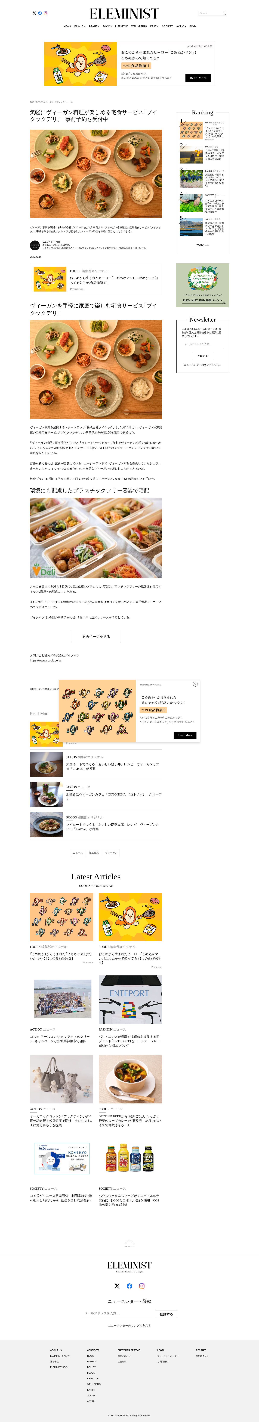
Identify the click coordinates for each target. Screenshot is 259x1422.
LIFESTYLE (121, 26)
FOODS (107, 26)
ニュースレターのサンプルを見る (202, 365)
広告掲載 (122, 1362)
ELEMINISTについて (60, 1356)
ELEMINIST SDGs (59, 1367)
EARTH (154, 26)
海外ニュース (218, 171)
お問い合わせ (124, 1356)
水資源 (217, 219)
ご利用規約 (162, 1362)
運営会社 (54, 1362)
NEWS (67, 26)
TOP (32, 102)
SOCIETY (167, 26)
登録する (202, 356)
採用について (202, 1356)
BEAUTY (94, 26)
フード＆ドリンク (54, 102)
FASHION (80, 26)
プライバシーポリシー (168, 1356)
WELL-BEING (139, 26)
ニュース (68, 102)
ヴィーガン (111, 852)
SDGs (193, 26)
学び (216, 147)
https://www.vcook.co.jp (45, 660)
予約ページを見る (96, 637)
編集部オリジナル (218, 124)
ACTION (181, 26)
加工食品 (94, 852)
